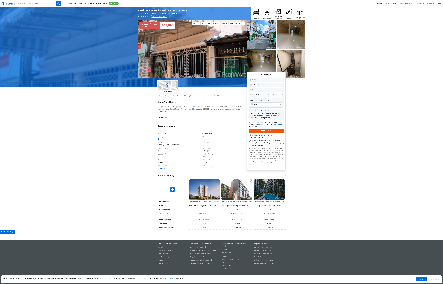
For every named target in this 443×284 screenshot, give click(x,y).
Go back (161, 96)
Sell (75, 3)
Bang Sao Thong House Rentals (200, 253)
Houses (224, 256)
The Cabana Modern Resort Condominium (269, 201)
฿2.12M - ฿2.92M (204, 214)
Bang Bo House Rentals (198, 257)
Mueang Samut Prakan (165, 250)
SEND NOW (266, 130)
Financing (82, 3)
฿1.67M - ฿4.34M (237, 214)
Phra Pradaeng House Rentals (200, 263)
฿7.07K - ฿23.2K (237, 220)
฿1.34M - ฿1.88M (269, 214)
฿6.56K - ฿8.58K (269, 220)
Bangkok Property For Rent (263, 247)
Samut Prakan (172, 13)
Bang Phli (160, 247)
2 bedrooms (192, 106)
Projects (91, 3)
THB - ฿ (379, 3)
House (159, 139)
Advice (98, 3)
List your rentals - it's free (425, 3)
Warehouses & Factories (230, 259)
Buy (64, 3)
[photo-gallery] (261, 34)
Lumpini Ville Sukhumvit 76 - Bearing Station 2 (238, 201)
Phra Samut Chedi (163, 263)
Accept (421, 279)
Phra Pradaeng (162, 253)
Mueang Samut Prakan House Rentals (203, 250)
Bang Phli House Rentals (198, 247)
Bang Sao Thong (163, 257)
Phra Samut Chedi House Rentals (201, 260)
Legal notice (262, 124)
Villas (224, 262)
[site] (8, 3)
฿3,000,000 (161, 111)
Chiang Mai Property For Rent (264, 263)
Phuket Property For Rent (263, 250)
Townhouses (226, 253)
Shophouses (226, 266)
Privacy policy (277, 124)
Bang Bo (160, 260)
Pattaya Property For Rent (263, 253)
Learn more (434, 279)
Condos (224, 249)
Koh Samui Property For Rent (264, 260)
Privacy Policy (168, 278)
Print (225, 23)
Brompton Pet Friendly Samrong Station (204, 201)
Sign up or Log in (406, 3)
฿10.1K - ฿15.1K (204, 220)
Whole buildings (227, 269)
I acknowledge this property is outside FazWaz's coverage (264, 136)
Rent (70, 3)
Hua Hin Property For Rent (263, 257)
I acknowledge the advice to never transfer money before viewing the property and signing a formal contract (267, 143)
